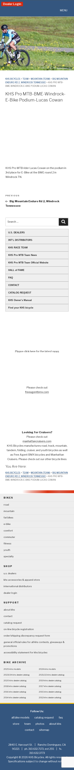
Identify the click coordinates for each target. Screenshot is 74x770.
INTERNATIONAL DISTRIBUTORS (18, 586)
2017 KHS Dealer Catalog (50, 686)
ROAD (6, 504)
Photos (40, 723)
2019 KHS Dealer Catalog (50, 680)
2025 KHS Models (12, 669)
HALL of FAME (16, 270)
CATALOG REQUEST (19, 292)
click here (30, 351)
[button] (63, 10)
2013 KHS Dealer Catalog (50, 697)
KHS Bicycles (12, 78)
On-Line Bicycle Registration (19, 629)
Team (26, 78)
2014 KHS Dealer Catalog (15, 697)
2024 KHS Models (47, 669)
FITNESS (7, 543)
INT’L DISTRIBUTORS (20, 240)
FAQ (10, 277)
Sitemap (44, 730)
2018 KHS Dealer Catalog (15, 686)
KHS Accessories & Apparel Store (22, 579)
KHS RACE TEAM (18, 247)
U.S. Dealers (10, 573)
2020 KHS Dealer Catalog (15, 680)
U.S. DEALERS (16, 232)
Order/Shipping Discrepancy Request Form (27, 635)
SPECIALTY (9, 556)
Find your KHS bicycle (20, 307)
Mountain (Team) (40, 78)
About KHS (9, 609)
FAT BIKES (8, 517)
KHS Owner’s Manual (20, 300)
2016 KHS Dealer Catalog (15, 692)
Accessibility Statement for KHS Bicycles (25, 652)
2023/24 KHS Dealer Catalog (17, 675)
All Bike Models (20, 717)
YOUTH (7, 549)
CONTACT (13, 285)
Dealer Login (12, 4)
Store (16, 723)
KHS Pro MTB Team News (22, 255)
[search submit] (63, 222)
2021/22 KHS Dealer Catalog (51, 675)
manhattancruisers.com (37, 441)
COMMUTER (9, 537)
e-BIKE (7, 524)
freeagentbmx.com (37, 392)
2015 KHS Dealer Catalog (50, 692)
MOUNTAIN (9, 511)
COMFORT (8, 530)
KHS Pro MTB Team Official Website (28, 262)
